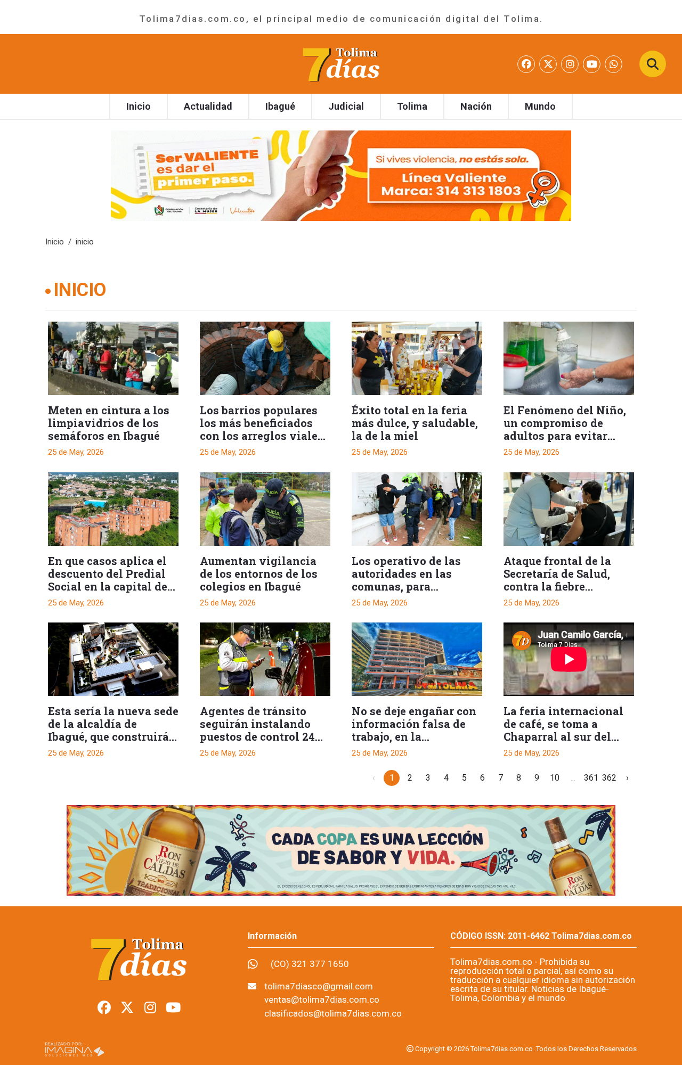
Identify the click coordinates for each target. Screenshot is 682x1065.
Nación (476, 106)
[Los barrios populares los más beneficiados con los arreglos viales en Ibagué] (265, 358)
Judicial (346, 106)
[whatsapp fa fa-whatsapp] (613, 64)
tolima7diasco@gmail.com (318, 986)
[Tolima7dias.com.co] (341, 63)
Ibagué (280, 106)
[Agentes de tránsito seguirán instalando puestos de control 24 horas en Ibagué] (265, 659)
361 (591, 778)
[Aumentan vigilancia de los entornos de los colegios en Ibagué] (265, 509)
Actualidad (208, 106)
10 (554, 778)
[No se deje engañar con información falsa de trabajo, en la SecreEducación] (417, 659)
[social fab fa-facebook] (527, 64)
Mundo (540, 106)
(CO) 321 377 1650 (310, 963)
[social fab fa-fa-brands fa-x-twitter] (549, 64)
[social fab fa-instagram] (571, 64)
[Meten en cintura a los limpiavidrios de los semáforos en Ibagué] (113, 358)
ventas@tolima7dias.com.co (321, 999)
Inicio (138, 106)
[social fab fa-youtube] (593, 64)
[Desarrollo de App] (74, 1048)
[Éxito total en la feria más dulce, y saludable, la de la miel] (417, 358)
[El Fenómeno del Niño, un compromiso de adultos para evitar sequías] (569, 358)
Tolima (412, 106)
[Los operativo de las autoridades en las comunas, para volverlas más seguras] (417, 509)
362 (609, 778)
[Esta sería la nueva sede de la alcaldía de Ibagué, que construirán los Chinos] (113, 659)
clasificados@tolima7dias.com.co (333, 1013)
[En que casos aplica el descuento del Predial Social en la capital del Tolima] (113, 509)
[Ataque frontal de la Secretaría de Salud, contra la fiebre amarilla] (569, 509)
